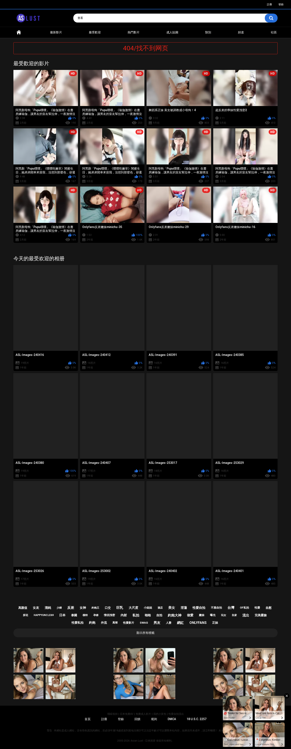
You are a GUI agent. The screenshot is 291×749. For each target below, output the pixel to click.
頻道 (241, 32)
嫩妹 (202, 615)
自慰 (269, 607)
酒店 (160, 607)
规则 (154, 719)
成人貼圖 (172, 32)
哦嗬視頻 (112, 713)
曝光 (213, 615)
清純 (48, 608)
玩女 (223, 615)
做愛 (190, 615)
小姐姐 (148, 607)
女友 (36, 608)
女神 (83, 608)
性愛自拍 (199, 608)
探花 (25, 615)
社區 (274, 32)
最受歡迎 (95, 32)
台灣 (231, 608)
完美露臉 (261, 615)
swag (144, 622)
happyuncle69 (44, 615)
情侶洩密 (109, 615)
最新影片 (56, 32)
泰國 (74, 615)
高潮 (115, 622)
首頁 (18, 32)
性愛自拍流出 (176, 713)
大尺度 (133, 608)
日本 (62, 615)
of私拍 (244, 607)
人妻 (168, 622)
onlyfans (198, 623)
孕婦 (95, 615)
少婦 (59, 607)
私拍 (136, 615)
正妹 (215, 622)
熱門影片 (134, 32)
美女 (171, 608)
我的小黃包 (159, 713)
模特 (85, 615)
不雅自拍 (216, 607)
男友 (157, 623)
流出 (245, 615)
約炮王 (95, 607)
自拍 (159, 615)
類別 (208, 32)
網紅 (180, 623)
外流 (104, 622)
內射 (124, 615)
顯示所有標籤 (145, 632)
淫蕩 (184, 608)
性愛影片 (128, 622)
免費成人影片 (143, 713)
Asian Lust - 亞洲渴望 (143, 740)
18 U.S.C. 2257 (196, 719)
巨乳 (119, 608)
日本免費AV (126, 713)
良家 (234, 615)
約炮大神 (175, 615)
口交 (108, 607)
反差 (70, 608)
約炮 (92, 622)
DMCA (172, 719)
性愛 (257, 607)
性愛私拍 (78, 622)
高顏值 (22, 607)
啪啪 (148, 615)
